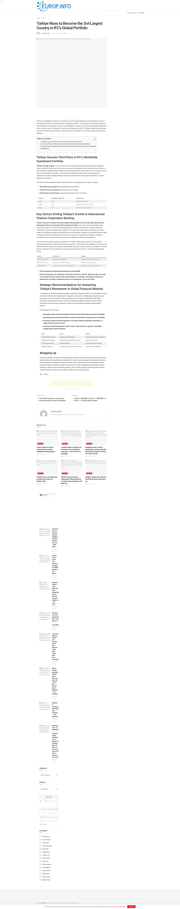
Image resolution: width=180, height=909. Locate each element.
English (45, 495)
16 (54, 813)
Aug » (45, 824)
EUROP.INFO (44, 903)
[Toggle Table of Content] (94, 139)
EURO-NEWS (46, 858)
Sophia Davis (46, 873)
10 (57, 809)
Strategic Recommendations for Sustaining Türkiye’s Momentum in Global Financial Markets (68, 146)
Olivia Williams (46, 867)
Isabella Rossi (46, 852)
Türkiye (43, 18)
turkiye (46, 374)
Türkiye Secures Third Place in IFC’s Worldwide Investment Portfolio (61, 142)
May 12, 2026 (56, 33)
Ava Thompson (46, 839)
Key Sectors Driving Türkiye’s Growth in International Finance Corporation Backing (65, 144)
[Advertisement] (109, 4)
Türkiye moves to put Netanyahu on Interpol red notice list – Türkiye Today (47, 479)
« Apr (40, 824)
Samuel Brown (46, 870)
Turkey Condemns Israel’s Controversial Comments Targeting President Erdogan (46, 449)
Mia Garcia (45, 861)
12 (43, 813)
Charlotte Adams (47, 846)
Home (38, 18)
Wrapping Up (45, 148)
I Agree (131, 906)
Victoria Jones (46, 33)
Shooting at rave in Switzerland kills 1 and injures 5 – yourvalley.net (56, 619)
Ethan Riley (45, 849)
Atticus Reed (46, 836)
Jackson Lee (46, 855)
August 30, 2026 (41, 454)
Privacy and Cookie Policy (118, 906)
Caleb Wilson (46, 843)
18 (41, 817)
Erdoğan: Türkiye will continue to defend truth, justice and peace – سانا (95, 479)
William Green (46, 880)
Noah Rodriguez (47, 864)
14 (49, 813)
